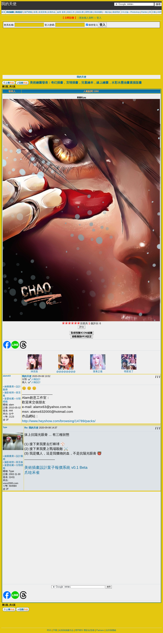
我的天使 (81, 76)
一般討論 (107, 12)
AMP (159, 12)
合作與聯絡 (111, 630)
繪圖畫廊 (9, 386)
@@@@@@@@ (65, 371)
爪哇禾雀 (32, 472)
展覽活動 (89, 12)
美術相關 (98, 12)
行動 (154, 12)
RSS (49, 630)
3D (150, 12)
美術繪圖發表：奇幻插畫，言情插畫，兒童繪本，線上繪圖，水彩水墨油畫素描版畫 (86, 82)
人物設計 (36, 379)
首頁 (3, 12)
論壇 (59, 12)
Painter (144, 12)
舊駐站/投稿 (89, 630)
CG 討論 (124, 12)
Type (5, 427)
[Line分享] (15, 348)
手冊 (55, 630)
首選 (35, 12)
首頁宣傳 (42, 12)
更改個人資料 (86, 17)
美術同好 (116, 12)
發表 (64, 12)
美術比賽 (80, 12)
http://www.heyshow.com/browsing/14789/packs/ (59, 421)
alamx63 (7, 376)
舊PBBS (79, 630)
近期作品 (51, 12)
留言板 (19, 462)
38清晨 (34, 371)
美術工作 (71, 12)
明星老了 (129, 371)
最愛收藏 (9, 398)
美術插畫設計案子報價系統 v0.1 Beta (55, 467)
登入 (99, 17)
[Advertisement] (81, 51)
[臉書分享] (7, 348)
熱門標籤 (28, 12)
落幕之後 (98, 371)
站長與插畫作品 (66, 630)
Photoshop (135, 12)
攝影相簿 (9, 392)
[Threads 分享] (23, 348)
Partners (100, 630)
